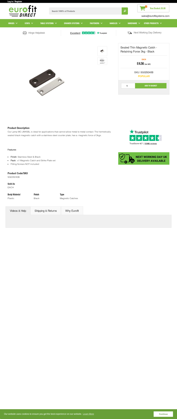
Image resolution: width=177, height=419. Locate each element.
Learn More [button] (88, 414)
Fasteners (94, 23)
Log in (10, 1)
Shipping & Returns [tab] (46, 211)
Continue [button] (163, 414)
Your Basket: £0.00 (158, 8)
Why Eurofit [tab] (72, 211)
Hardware (132, 23)
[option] (102, 51)
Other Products (151, 23)
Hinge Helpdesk (36, 32)
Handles (113, 23)
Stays (27, 23)
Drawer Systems (72, 23)
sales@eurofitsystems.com (155, 16)
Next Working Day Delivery (148, 32)
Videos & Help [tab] (18, 211)
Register (18, 1)
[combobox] (85, 11)
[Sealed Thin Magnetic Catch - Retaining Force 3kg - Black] (102, 51)
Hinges (11, 23)
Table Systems (47, 23)
